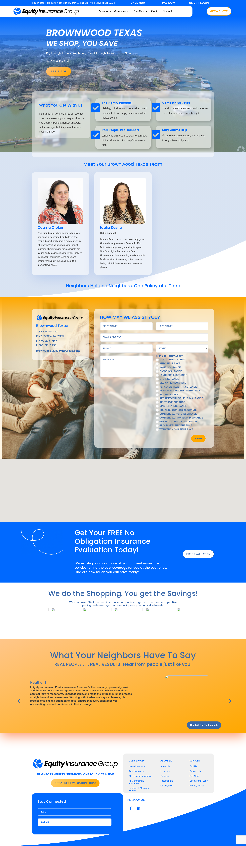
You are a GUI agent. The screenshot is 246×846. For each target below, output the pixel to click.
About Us (165, 766)
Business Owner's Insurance (178, 410)
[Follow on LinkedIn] (138, 808)
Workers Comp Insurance (176, 429)
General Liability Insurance (178, 422)
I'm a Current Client (172, 360)
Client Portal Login (198, 781)
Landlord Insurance (173, 375)
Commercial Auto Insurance (178, 414)
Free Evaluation (198, 554)
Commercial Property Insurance (181, 418)
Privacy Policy (196, 785)
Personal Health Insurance (178, 387)
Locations (139, 11)
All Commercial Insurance (136, 782)
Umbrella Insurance (173, 406)
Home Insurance (170, 367)
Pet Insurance (169, 394)
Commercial (121, 11)
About (153, 11)
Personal (103, 11)
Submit (198, 438)
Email (44, 812)
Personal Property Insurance (179, 391)
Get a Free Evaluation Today (75, 783)
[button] (124, 487)
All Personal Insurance (140, 776)
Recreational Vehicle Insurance (181, 398)
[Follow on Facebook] (130, 808)
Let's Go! (58, 71)
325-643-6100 (48, 341)
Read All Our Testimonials (204, 725)
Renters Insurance (172, 402)
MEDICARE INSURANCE (172, 383)
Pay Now (194, 776)
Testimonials (166, 781)
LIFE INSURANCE (169, 379)
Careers (164, 776)
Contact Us (195, 771)
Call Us (193, 766)
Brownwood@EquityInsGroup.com (58, 351)
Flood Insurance (170, 371)
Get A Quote (219, 11)
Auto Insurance (170, 363)
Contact (167, 11)
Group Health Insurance (175, 425)
